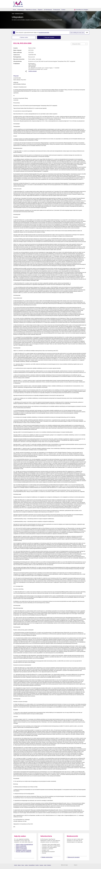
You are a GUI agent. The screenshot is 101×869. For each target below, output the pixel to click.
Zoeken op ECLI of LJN (21, 847)
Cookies (26, 865)
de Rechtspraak (48, 9)
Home (14, 9)
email (71, 865)
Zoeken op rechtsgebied (21, 848)
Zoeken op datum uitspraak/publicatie (24, 844)
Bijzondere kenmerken (18, 59)
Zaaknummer (16, 54)
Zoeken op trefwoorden (21, 845)
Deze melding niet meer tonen (77, 32)
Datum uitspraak (17, 50)
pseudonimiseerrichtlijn (44, 32)
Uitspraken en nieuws (31, 9)
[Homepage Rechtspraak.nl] (17, 3)
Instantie (15, 48)
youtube (87, 865)
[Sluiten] (87, 32)
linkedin (85, 865)
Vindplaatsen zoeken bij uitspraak (23, 850)
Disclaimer (49, 865)
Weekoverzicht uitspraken (74, 857)
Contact (63, 9)
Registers (40, 9)
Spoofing (37, 865)
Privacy (22, 865)
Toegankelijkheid (32, 865)
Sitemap (19, 865)
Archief (45, 865)
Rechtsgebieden (17, 57)
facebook (80, 865)
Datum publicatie (17, 52)
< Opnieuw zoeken (23, 37)
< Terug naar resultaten (49, 37)
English (15, 865)
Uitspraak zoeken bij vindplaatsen (23, 851)
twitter (78, 865)
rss (69, 865)
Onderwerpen (20, 9)
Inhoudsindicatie (17, 61)
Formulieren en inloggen (82, 9)
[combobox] (79, 44)
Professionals (56, 9)
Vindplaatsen (16, 63)
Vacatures (41, 865)
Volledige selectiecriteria (46, 857)
